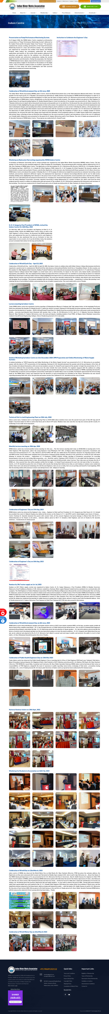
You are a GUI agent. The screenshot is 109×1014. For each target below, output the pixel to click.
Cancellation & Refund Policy (71, 986)
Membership (44, 13)
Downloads (92, 13)
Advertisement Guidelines (88, 983)
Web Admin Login (13, 985)
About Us (23, 13)
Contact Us (59, 1)
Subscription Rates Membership (90, 978)
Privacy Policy (67, 976)
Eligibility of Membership (88, 973)
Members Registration (83, 1)
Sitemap (76, 1)
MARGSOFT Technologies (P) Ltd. (93, 1011)
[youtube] (69, 994)
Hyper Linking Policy (69, 978)
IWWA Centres (65, 1)
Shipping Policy (67, 983)
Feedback (71, 1)
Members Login (95, 1)
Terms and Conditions (69, 973)
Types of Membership (87, 976)
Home (14, 13)
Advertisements (79, 13)
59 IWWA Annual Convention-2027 (47, 1)
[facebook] (65, 994)
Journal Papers (71, 6)
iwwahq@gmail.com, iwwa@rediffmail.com (49, 975)
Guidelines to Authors (87, 981)
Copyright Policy (68, 981)
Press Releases (66, 13)
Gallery (55, 13)
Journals (33, 13)
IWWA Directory (92, 6)
